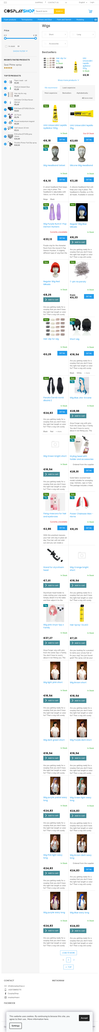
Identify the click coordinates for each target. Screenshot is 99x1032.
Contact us (53, 2)
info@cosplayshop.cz (16, 986)
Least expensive (69, 87)
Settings (16, 1025)
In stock (14, 46)
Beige (45, 199)
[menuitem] (10, 20)
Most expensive (51, 93)
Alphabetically (82, 93)
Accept (84, 1018)
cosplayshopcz (13, 997)
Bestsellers (66, 93)
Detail (62, 139)
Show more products (67, 80)
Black (52, 199)
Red (51, 431)
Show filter (19, 51)
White (79, 373)
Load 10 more (68, 952)
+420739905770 (14, 990)
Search (59, 11)
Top (70, 967)
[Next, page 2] (68, 960)
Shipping (39, 2)
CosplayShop (13, 993)
